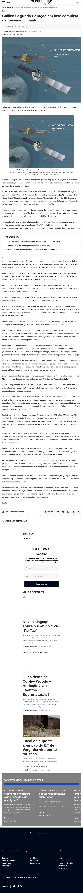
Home (4, 7)
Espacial (10, 7)
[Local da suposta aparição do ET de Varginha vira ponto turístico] (41, 726)
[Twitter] (26, 538)
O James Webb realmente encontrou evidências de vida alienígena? (34, 242)
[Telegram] (29, 538)
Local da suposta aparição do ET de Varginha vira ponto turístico (40, 747)
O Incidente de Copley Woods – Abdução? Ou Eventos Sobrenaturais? (37, 685)
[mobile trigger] (4, 2)
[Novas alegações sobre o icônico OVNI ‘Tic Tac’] (41, 607)
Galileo (47, 210)
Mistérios (27, 616)
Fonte (4, 503)
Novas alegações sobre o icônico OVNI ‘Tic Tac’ (41, 626)
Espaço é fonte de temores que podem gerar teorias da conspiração (35, 249)
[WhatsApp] (32, 538)
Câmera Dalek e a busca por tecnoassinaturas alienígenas (30, 246)
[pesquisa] (73, 2)
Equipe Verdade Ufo (12, 31)
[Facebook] (24, 538)
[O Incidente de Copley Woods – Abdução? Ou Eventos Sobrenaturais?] (41, 662)
